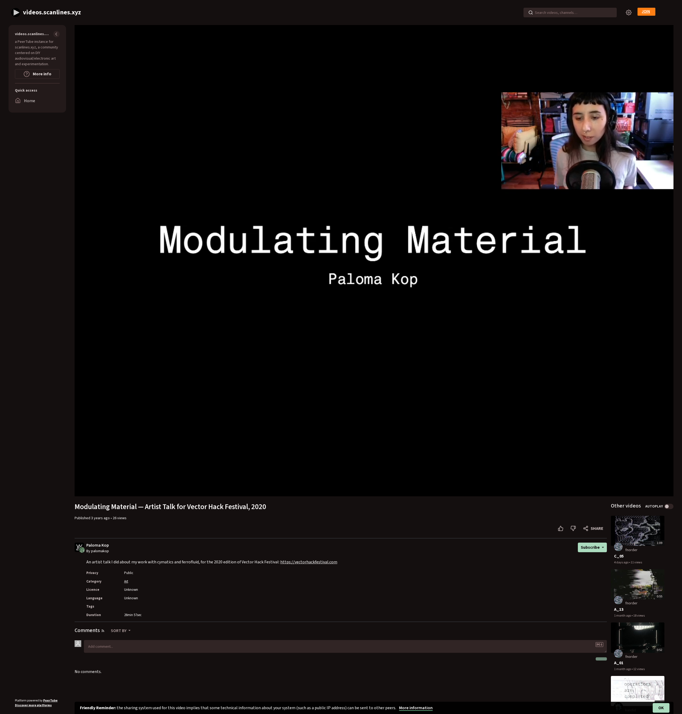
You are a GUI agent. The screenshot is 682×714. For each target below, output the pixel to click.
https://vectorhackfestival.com (308, 562)
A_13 (618, 609)
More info (41, 74)
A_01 (618, 663)
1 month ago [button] (623, 615)
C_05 (619, 556)
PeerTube (50, 700)
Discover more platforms (33, 705)
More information (416, 708)
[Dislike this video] (573, 528)
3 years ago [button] (101, 518)
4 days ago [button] (621, 562)
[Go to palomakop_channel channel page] (82, 549)
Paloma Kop (97, 545)
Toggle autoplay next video (668, 506)
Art (126, 581)
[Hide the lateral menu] (56, 34)
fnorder (631, 550)
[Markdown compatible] (599, 644)
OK (661, 708)
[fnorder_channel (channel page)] (618, 546)
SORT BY (119, 631)
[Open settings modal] (628, 12)
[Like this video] (560, 528)
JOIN (646, 11)
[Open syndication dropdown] (102, 630)
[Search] (530, 12)
